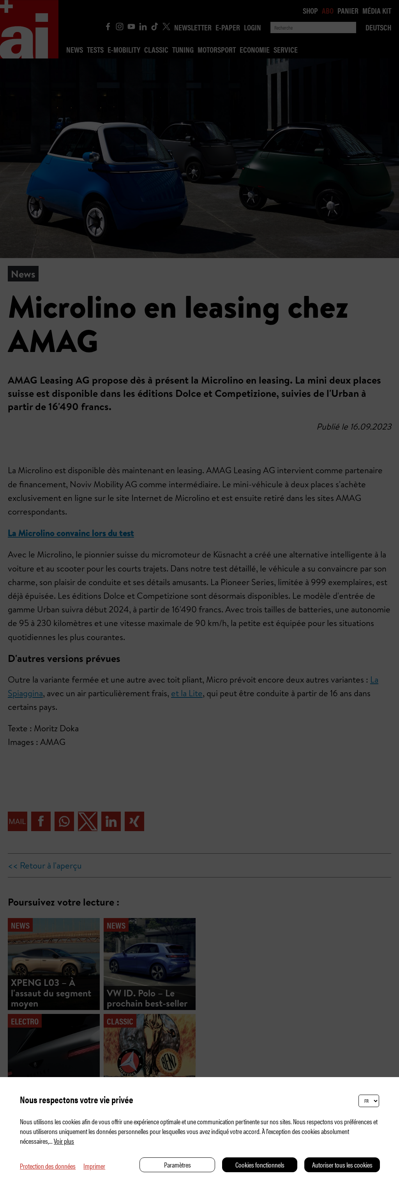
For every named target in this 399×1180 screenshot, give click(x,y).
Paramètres (177, 1164)
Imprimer (94, 1166)
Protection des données (48, 1166)
